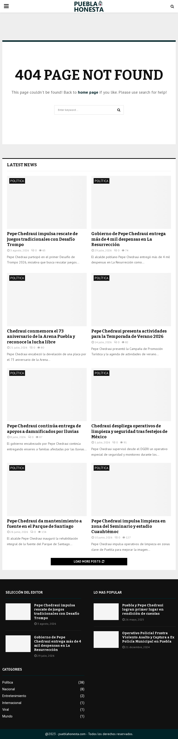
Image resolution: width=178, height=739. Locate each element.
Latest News (22, 164)
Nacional (8, 689)
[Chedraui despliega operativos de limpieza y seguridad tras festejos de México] (131, 394)
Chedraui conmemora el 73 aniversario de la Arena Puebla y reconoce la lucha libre (41, 337)
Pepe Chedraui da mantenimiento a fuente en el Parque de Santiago (44, 523)
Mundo (7, 716)
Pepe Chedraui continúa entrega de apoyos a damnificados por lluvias (44, 428)
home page (88, 92)
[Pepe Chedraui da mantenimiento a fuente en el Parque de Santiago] (47, 489)
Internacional (11, 703)
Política (17, 181)
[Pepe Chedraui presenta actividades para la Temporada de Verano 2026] (131, 299)
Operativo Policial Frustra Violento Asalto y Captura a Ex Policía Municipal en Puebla (148, 637)
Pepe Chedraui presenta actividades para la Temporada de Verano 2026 (129, 334)
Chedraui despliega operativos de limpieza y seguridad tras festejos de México (129, 431)
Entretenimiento (14, 696)
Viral (5, 709)
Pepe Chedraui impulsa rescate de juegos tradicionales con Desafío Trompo (42, 239)
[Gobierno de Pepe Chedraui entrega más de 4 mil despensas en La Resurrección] (131, 202)
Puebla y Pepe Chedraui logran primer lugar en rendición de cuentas (143, 609)
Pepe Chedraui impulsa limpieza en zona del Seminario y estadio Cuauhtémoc (128, 526)
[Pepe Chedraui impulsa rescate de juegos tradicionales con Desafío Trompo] (47, 202)
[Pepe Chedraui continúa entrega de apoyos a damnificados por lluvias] (47, 394)
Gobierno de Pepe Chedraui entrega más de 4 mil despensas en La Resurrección (128, 239)
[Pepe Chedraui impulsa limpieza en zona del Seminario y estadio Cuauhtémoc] (131, 489)
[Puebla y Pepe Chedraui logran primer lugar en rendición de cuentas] (106, 611)
